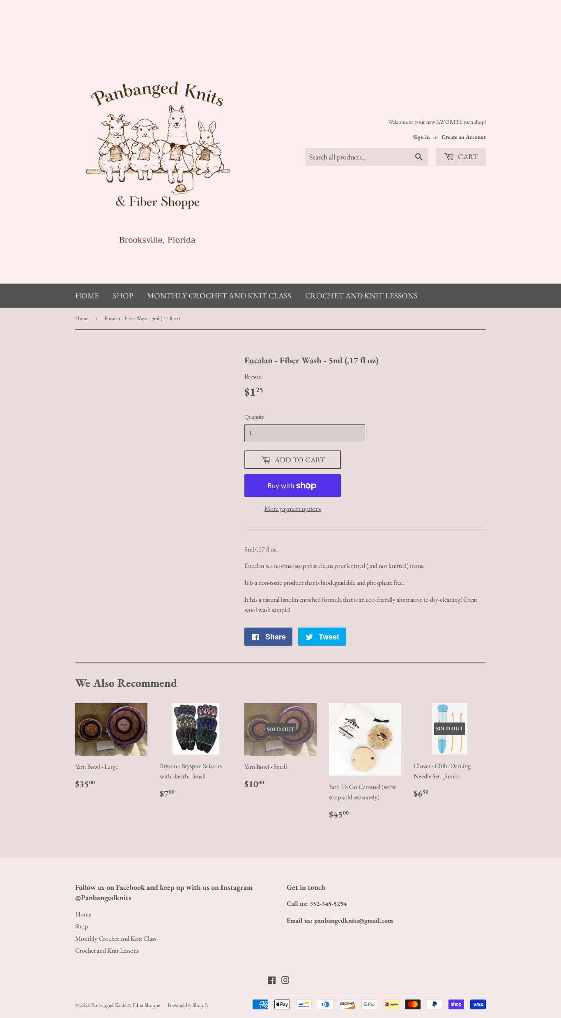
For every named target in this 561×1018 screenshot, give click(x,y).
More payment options (292, 508)
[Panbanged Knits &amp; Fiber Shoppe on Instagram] (285, 981)
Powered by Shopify (188, 1005)
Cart (467, 156)
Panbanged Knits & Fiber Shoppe (125, 1005)
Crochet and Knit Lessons (361, 296)
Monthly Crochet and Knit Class (219, 296)
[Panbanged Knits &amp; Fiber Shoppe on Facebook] (271, 981)
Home (87, 296)
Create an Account (463, 137)
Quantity (254, 416)
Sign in (421, 137)
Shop (123, 296)
